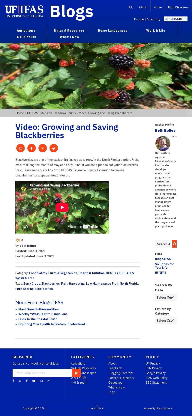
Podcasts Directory (121, 378)
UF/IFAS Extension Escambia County (51, 113)
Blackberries (50, 283)
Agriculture (78, 363)
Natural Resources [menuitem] (69, 30)
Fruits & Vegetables (62, 273)
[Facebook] (13, 380)
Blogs (72, 11)
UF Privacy (153, 363)
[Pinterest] (27, 380)
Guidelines (115, 382)
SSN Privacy (154, 368)
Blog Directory (178, 7)
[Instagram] (48, 380)
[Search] (131, 8)
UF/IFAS (160, 273)
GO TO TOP (97, 408)
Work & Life (78, 378)
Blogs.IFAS (163, 259)
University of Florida (155, 408)
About (143, 7)
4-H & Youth (79, 382)
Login (111, 392)
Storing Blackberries (38, 289)
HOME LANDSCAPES (120, 273)
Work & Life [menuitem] (155, 30)
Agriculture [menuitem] (26, 30)
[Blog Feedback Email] (41, 380)
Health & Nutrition (92, 273)
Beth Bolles (165, 130)
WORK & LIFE (24, 278)
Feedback (115, 368)
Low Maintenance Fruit (102, 283)
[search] (174, 244)
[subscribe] (76, 373)
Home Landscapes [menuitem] (112, 30)
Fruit (64, 283)
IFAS (169, 408)
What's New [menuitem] (69, 37)
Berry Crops (31, 283)
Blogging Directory (120, 373)
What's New (116, 387)
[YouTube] (33, 380)
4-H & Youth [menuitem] (26, 37)
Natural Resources (83, 368)
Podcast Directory (147, 19)
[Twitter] (20, 380)
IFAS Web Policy (157, 378)
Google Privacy (156, 373)
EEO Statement (156, 382)
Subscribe (178, 19)
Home (158, 7)
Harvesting (77, 283)
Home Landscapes (83, 373)
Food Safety (38, 273)
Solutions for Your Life (164, 265)
